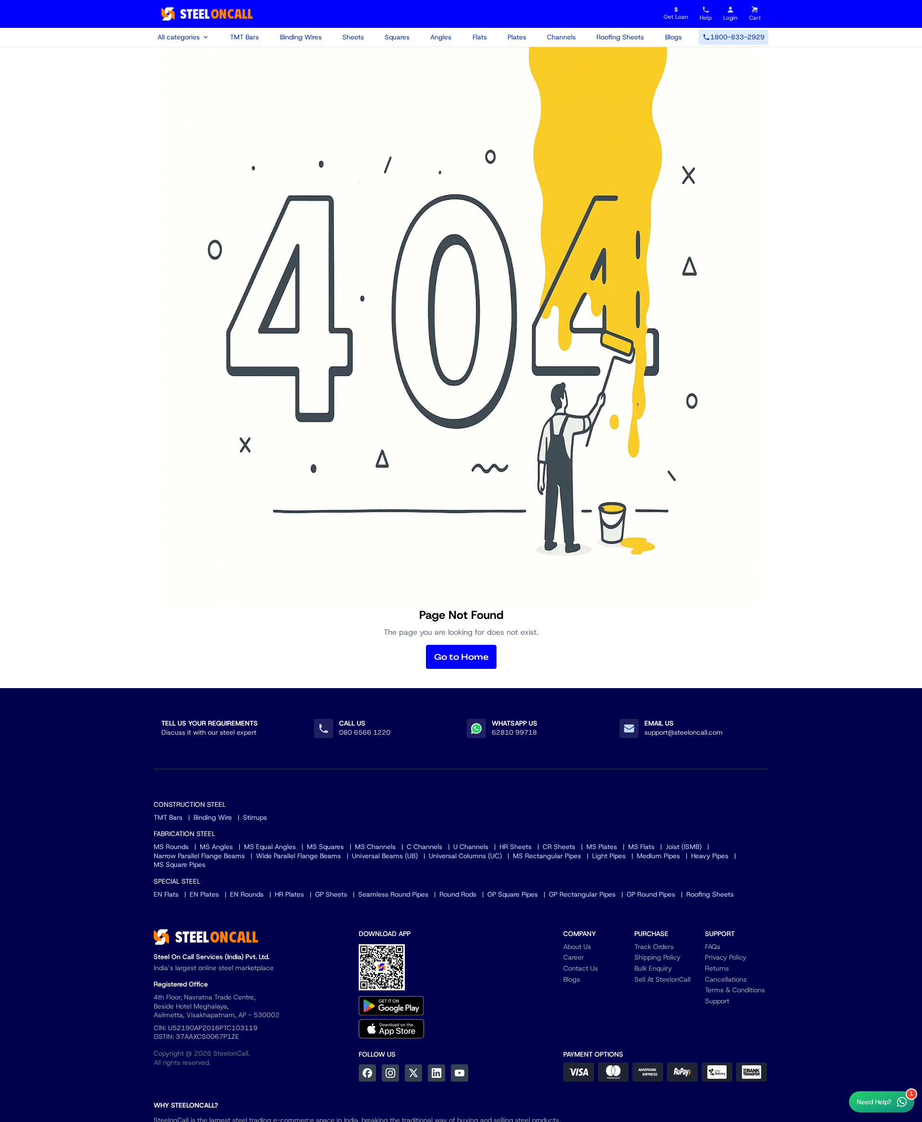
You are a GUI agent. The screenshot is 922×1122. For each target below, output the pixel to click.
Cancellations (726, 979)
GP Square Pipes (512, 894)
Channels (561, 37)
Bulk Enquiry (653, 968)
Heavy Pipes (709, 855)
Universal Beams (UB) (385, 855)
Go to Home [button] (461, 657)
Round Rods (457, 894)
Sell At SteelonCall (662, 979)
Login (730, 18)
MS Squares (325, 846)
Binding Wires (301, 37)
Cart (755, 18)
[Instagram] (390, 1073)
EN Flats (166, 894)
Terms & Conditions (735, 990)
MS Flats (641, 846)
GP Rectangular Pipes (582, 894)
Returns (717, 968)
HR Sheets (515, 846)
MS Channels (375, 846)
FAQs (712, 946)
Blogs (673, 37)
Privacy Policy (725, 957)
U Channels (470, 846)
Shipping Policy (657, 957)
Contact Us (580, 968)
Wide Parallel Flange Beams (298, 855)
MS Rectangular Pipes (547, 855)
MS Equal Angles (270, 846)
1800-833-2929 (737, 37)
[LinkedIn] (436, 1073)
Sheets (353, 37)
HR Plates (289, 894)
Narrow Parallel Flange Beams (199, 855)
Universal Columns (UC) (465, 855)
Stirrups (255, 817)
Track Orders (654, 946)
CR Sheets (559, 846)
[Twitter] (413, 1073)
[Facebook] (367, 1073)
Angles (440, 37)
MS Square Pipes (180, 864)
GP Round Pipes (651, 894)
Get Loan (676, 14)
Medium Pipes (658, 855)
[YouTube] (459, 1073)
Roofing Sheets (620, 37)
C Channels (424, 846)
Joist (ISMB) (684, 846)
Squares (397, 37)
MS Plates (601, 846)
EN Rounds (247, 894)
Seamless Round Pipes (393, 894)
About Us (577, 946)
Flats (480, 37)
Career (573, 957)
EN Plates (204, 894)
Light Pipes (609, 855)
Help (706, 18)
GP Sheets (331, 894)
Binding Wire (213, 817)
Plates (517, 37)
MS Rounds (171, 846)
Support (717, 1001)
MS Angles (216, 846)
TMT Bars (244, 37)
